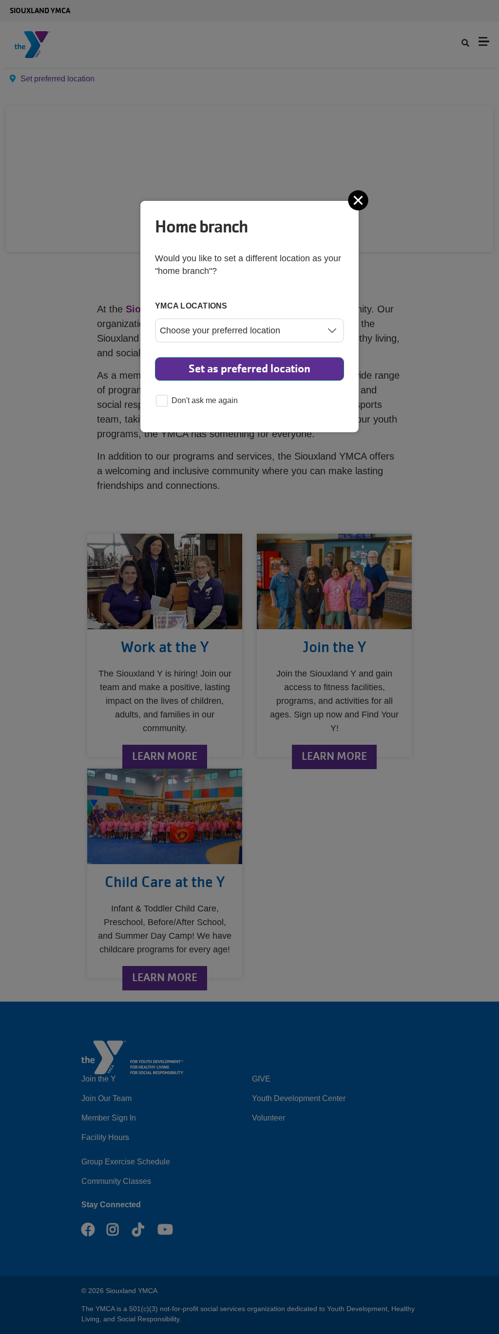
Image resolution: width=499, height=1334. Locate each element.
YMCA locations (191, 306)
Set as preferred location (249, 369)
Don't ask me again (205, 400)
